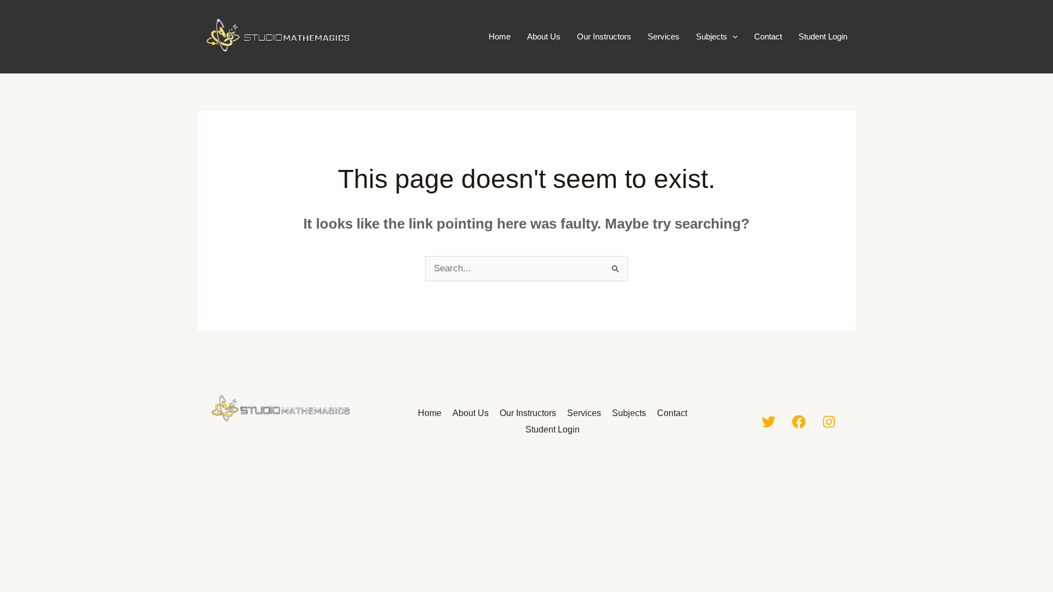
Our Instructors (604, 36)
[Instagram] (829, 422)
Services (664, 36)
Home (500, 36)
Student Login (823, 36)
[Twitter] (768, 422)
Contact (768, 36)
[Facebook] (799, 422)
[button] (732, 36)
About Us (544, 36)
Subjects (711, 36)
